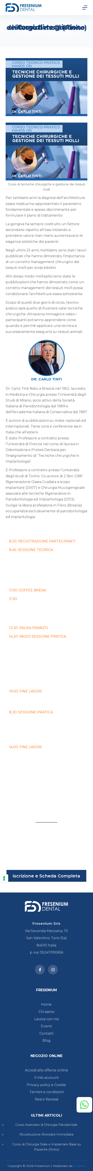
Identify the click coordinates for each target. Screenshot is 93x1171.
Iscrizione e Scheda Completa (46, 876)
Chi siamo (46, 1012)
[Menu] (84, 7)
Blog (46, 1041)
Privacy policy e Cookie (46, 1085)
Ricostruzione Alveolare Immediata (46, 1134)
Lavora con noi (46, 1019)
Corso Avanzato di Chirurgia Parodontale (46, 1125)
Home (46, 1004)
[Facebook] (40, 969)
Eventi (46, 1026)
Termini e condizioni (46, 1092)
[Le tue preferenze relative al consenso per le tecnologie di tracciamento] (4, 878)
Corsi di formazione (63, 33)
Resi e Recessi (46, 1099)
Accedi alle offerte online (46, 1070)
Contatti (46, 1033)
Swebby (79, 1166)
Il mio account (46, 1078)
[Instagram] (53, 969)
